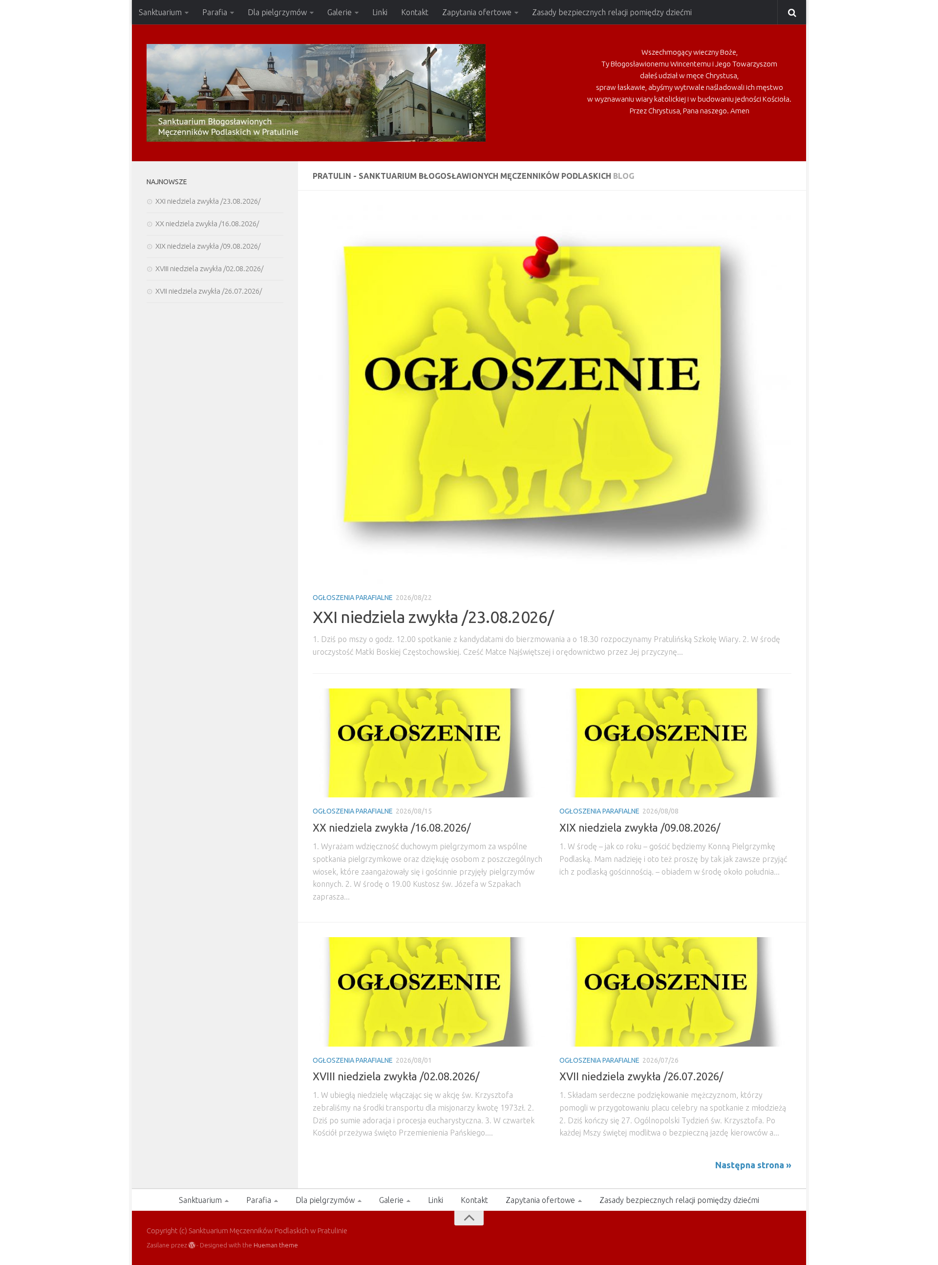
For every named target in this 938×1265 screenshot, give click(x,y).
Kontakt (414, 12)
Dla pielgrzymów (277, 12)
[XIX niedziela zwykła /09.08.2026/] (675, 743)
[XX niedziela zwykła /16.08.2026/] (429, 743)
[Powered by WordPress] (192, 1245)
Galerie (339, 12)
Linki (379, 12)
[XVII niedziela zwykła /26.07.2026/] (675, 992)
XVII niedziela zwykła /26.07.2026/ (641, 1076)
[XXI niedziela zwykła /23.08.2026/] (552, 394)
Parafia (214, 12)
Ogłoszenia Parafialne (353, 597)
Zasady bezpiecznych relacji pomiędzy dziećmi (612, 12)
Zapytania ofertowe (477, 12)
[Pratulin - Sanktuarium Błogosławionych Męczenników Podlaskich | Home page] (316, 93)
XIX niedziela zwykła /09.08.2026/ (639, 827)
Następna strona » (753, 1165)
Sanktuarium (160, 12)
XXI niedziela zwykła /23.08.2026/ (433, 616)
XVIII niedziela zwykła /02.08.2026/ (396, 1076)
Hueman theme (276, 1245)
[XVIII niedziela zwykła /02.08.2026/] (429, 992)
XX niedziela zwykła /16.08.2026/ (391, 827)
